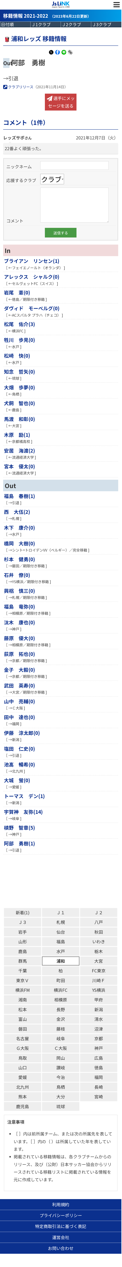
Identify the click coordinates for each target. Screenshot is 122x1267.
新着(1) (23, 912)
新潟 (98, 1009)
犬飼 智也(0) (19, 403)
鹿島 (22, 951)
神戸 (98, 1048)
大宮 (98, 961)
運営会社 (60, 1237)
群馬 (22, 961)
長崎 (98, 1087)
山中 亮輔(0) (19, 701)
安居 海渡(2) (19, 450)
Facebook (57, 54)
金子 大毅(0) (19, 669)
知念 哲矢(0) (19, 371)
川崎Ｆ (98, 980)
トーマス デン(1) (24, 795)
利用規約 (60, 1204)
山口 (22, 1067)
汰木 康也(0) (19, 622)
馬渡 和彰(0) (19, 418)
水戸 (60, 951)
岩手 (22, 932)
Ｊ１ (60, 912)
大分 (60, 1096)
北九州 (22, 1087)
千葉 (22, 970)
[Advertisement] (62, 881)
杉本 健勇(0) (19, 559)
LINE (64, 54)
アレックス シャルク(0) (31, 276)
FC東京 (99, 970)
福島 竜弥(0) (19, 606)
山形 (22, 941)
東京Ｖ (22, 980)
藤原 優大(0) (19, 638)
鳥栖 (60, 1087)
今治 (60, 1077)
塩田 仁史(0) (19, 748)
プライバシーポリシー (61, 1215)
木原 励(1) (17, 434)
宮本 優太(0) (19, 466)
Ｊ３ (22, 922)
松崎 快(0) (17, 355)
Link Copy (70, 54)
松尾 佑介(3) (19, 323)
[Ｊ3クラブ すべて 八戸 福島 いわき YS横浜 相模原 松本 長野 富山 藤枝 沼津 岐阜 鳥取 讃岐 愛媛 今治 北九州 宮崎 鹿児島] (106, 24)
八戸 (98, 922)
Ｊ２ (98, 912)
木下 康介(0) (19, 527)
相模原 (60, 1000)
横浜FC (60, 990)
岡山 (60, 1058)
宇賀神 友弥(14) (23, 811)
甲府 (98, 1000)
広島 (98, 1058)
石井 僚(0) (17, 574)
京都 (98, 1038)
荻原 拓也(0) (19, 653)
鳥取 (22, 1058)
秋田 (98, 932)
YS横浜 (98, 990)
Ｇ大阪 (22, 1048)
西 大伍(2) (17, 511)
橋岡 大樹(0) (19, 543)
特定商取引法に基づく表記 (60, 1226)
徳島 (98, 1067)
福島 (60, 941)
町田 (60, 980)
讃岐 (60, 1067)
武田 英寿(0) (19, 685)
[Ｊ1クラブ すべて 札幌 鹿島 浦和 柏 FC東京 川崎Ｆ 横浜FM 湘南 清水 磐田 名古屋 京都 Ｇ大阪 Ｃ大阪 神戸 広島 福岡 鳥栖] (45, 24)
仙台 (60, 932)
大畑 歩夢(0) (19, 387)
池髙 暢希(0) (19, 764)
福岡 (98, 1077)
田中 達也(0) (19, 717)
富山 (22, 1019)
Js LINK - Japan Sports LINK (61, 5)
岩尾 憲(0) (17, 292)
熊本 (22, 1096)
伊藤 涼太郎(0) (22, 732)
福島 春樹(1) (19, 495)
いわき (98, 941)
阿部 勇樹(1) (19, 843)
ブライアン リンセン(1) (31, 260)
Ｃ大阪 (60, 1048)
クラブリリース (20, 86)
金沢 (60, 1019)
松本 (22, 1009)
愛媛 (22, 1077)
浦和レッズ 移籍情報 (39, 38)
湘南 (22, 1000)
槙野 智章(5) (19, 827)
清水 (98, 1019)
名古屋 (22, 1038)
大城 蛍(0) (17, 780)
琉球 (60, 1106)
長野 (60, 1009)
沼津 (98, 1029)
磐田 (22, 1029)
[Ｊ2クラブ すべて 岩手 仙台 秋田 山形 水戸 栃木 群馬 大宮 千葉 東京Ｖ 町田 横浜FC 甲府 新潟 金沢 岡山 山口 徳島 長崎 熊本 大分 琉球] (76, 24)
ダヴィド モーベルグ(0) (32, 308)
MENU (116, 5)
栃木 (98, 951)
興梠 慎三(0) (19, 590)
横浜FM (22, 990)
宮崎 (98, 1096)
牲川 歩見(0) (19, 339)
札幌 (60, 922)
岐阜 (60, 1038)
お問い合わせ (60, 1248)
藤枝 (60, 1029)
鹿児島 (22, 1106)
